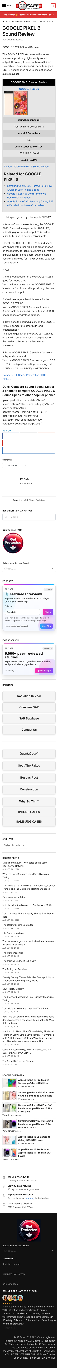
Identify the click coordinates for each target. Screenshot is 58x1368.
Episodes (9, 606)
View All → (47, 626)
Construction (29, 789)
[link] (29, 607)
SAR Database (29, 718)
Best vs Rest (29, 777)
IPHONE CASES (29, 812)
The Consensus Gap (13, 952)
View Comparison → (27, 1086)
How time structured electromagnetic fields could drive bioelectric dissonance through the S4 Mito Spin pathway (28, 1020)
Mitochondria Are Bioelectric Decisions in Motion (27, 905)
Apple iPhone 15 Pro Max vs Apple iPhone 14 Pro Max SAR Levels (34, 1152)
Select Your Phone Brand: (15, 563)
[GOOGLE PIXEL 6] (29, 103)
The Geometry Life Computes (17, 924)
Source (6, 430)
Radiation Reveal (29, 696)
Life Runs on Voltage (13, 933)
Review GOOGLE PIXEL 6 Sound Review (26, 166)
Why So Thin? (29, 801)
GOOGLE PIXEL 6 (29, 88)
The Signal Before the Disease (18, 1061)
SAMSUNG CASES (29, 821)
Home (5, 21)
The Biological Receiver (14, 969)
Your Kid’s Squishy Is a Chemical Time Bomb (25, 1008)
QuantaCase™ (29, 753)
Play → (48, 612)
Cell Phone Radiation (20, 21)
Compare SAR (29, 707)
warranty (30, 1198)
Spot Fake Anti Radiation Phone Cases (36, 14)
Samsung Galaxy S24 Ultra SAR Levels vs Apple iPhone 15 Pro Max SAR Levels (35, 1124)
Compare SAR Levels (13, 1274)
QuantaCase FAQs (12, 530)
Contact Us (29, 729)
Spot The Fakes (29, 765)
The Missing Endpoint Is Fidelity (19, 960)
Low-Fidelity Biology (13, 988)
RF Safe (24, 479)
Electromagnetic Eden (13, 897)
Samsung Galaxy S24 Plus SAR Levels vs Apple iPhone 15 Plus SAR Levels (35, 1108)
